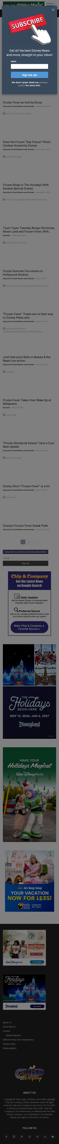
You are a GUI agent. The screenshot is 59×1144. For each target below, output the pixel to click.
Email (13, 61)
